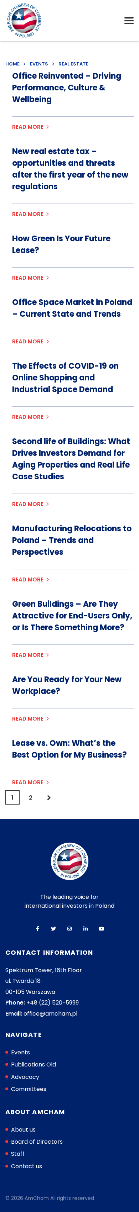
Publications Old (33, 1064)
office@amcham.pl (50, 1014)
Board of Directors (37, 1142)
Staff (18, 1154)
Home (12, 63)
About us (23, 1130)
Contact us (26, 1166)
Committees (28, 1089)
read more (27, 127)
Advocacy (25, 1077)
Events (20, 1052)
